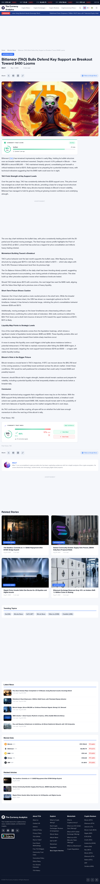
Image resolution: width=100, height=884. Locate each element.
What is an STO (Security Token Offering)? (72, 840)
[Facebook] (13, 75)
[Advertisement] (50, 33)
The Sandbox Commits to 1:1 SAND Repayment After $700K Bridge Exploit (37, 778)
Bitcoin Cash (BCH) (90, 830)
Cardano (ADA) (89, 866)
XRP (85, 863)
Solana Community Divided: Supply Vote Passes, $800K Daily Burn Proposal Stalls (40, 787)
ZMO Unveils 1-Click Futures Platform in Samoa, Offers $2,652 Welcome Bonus (39, 716)
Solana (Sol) (88, 846)
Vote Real (65, 432)
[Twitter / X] (3, 830)
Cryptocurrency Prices (68, 8)
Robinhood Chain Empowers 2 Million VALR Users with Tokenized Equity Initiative (70, 13)
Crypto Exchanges (39, 8)
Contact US (36, 823)
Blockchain (53, 844)
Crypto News (26, 8)
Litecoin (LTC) (88, 826)
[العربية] (92, 7)
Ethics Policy (37, 861)
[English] (84, 7)
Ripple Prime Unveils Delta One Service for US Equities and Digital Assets (37, 795)
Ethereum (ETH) (89, 823)
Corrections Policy (38, 858)
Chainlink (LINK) (68, 614)
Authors (35, 826)
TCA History (36, 870)
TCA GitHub (36, 836)
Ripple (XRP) (88, 833)
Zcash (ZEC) (88, 840)
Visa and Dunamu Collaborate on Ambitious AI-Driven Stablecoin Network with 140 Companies (44, 724)
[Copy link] (22, 75)
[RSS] (17, 830)
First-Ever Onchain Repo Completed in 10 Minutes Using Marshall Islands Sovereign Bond (42, 691)
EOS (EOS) (87, 836)
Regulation (53, 847)
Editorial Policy (37, 830)
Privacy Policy (37, 833)
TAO (11, 158)
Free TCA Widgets (38, 849)
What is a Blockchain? (74, 846)
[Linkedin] (18, 75)
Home (3, 50)
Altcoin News (54, 837)
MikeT (14, 463)
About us (35, 820)
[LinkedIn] (12, 830)
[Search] (80, 8)
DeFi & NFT (29, 614)
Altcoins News (11, 50)
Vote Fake (65, 436)
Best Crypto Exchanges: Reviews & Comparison (56, 828)
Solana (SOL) (88, 859)
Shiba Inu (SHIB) (54, 614)
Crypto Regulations (73, 849)
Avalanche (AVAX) (90, 843)
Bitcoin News (41, 614)
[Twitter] (8, 75)
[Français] (88, 7)
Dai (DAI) (7, 614)
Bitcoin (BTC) (88, 820)
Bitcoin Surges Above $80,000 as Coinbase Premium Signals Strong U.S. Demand (39, 707)
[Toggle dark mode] (96, 8)
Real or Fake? (37, 840)
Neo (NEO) (87, 850)
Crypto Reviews (54, 8)
